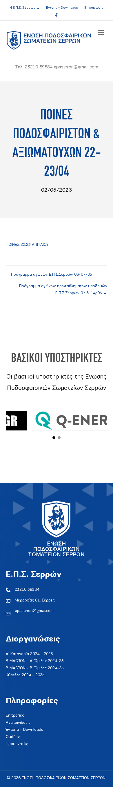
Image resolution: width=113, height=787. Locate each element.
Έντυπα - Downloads (24, 730)
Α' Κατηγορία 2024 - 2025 (29, 654)
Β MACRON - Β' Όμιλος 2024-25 (35, 668)
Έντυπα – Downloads (62, 8)
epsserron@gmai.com (34, 611)
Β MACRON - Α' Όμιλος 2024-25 (35, 661)
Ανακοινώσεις (18, 723)
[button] (53, 437)
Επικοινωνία (93, 8)
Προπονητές (17, 744)
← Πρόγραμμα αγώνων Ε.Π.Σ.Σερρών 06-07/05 (49, 274)
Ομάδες (13, 737)
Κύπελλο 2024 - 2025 (25, 675)
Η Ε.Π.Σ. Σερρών (22, 8)
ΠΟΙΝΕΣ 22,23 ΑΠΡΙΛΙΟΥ (27, 245)
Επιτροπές (15, 715)
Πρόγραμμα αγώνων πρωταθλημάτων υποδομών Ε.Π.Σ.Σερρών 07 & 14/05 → (63, 290)
